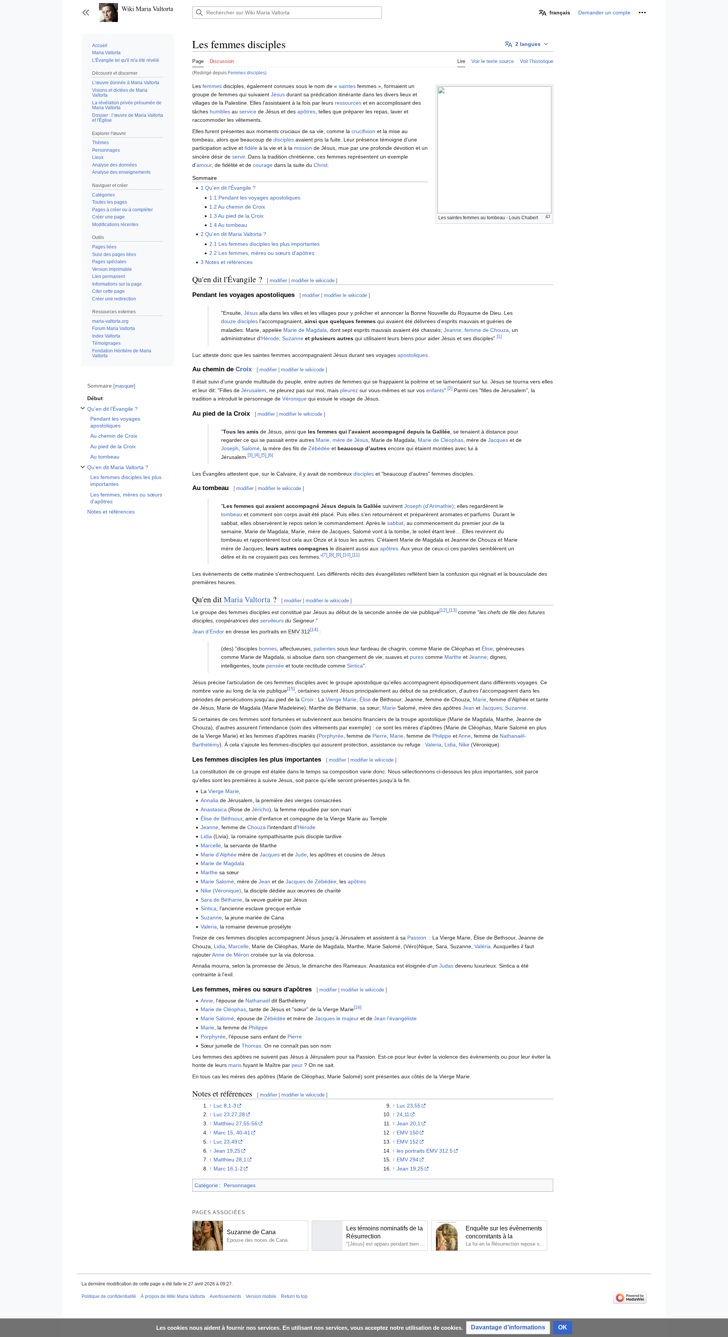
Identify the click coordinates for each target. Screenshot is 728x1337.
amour (204, 165)
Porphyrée (331, 736)
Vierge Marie (341, 699)
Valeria (433, 745)
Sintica (355, 666)
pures (417, 657)
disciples (283, 140)
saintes (347, 86)
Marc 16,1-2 (228, 1169)
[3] (250, 454)
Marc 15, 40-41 (231, 1133)
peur (297, 1065)
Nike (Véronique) (221, 891)
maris (235, 1065)
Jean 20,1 (408, 1123)
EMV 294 (408, 1159)
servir (238, 157)
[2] (449, 388)
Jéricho (260, 809)
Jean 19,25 (226, 1151)
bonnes (268, 649)
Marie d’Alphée (219, 855)
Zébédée (319, 448)
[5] (263, 454)
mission (303, 148)
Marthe (452, 657)
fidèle (251, 148)
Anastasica (214, 809)
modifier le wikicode (312, 280)
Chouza (256, 827)
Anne (464, 736)
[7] (324, 555)
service (247, 111)
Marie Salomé (217, 881)
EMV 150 (408, 1133)
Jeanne (478, 657)
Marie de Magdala (305, 330)
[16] (357, 1007)
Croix (243, 369)
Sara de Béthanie (221, 900)
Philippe (441, 736)
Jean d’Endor (208, 631)
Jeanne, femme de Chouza (476, 330)
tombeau (231, 514)
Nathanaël (257, 1001)
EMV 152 (408, 1142)
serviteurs (272, 620)
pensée (275, 666)
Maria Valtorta (247, 599)
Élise (487, 649)
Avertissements (225, 1296)
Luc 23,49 (225, 1142)
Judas (446, 966)
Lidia (450, 745)
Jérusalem (253, 390)
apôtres (306, 111)
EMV (294, 631)
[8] (331, 555)
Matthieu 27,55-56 (235, 1123)
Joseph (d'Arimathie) (429, 506)
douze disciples (239, 321)
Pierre (379, 736)
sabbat (395, 523)
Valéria (482, 946)
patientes (325, 649)
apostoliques (412, 355)
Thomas (251, 1046)
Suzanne (292, 338)
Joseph (229, 448)
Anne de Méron (230, 955)
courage (263, 165)
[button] (85, 12)
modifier (278, 280)
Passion (416, 938)
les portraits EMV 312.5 (425, 1151)
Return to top (294, 1296)
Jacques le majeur (337, 1018)
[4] (256, 454)
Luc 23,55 (408, 1106)
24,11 (403, 1114)
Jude (301, 855)
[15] (291, 689)
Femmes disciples (246, 72)
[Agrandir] (548, 217)
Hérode (270, 338)
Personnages (240, 1185)
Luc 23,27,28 (229, 1114)
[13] (453, 610)
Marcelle (211, 845)
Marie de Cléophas (440, 440)
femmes (212, 86)
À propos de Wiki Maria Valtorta (173, 1296)
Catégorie (206, 1185)
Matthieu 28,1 (229, 1159)
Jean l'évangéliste (395, 1018)
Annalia (209, 800)
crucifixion (363, 131)
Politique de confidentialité (109, 1296)
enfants (435, 390)
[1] (499, 336)
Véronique (294, 399)
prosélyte (280, 927)
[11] (355, 555)
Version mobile (261, 1296)
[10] (346, 555)
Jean (468, 708)
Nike (464, 745)
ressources (348, 103)
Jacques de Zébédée (311, 881)
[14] (314, 629)
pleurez (349, 390)
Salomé (251, 448)
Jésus (278, 94)
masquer (124, 386)
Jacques (498, 440)
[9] (338, 555)
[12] (443, 610)
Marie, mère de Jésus (342, 440)
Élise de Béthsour (221, 818)
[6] (270, 454)
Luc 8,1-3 (224, 1106)
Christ (321, 165)
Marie (479, 699)
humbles (220, 111)
